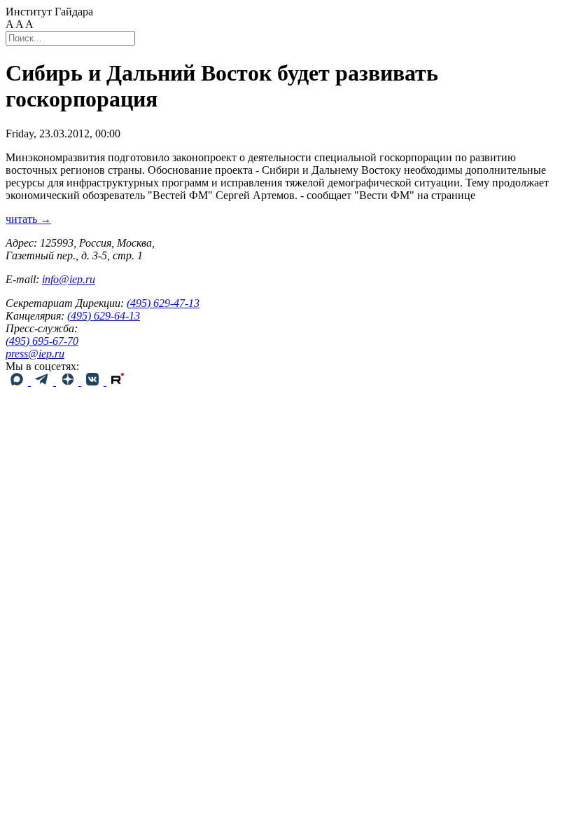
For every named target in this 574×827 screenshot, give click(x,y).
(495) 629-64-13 (103, 316)
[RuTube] (117, 382)
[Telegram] (43, 382)
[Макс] (18, 382)
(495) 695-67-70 (42, 341)
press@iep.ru (35, 354)
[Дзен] (68, 382)
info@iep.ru (68, 279)
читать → (28, 219)
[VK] (93, 382)
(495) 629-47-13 (163, 303)
